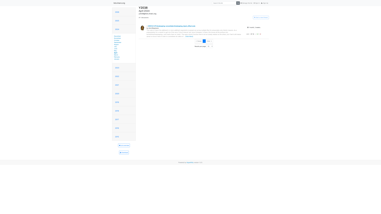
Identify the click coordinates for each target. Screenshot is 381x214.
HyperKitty (190, 162)
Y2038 (143, 7)
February (117, 57)
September (117, 42)
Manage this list (247, 3)
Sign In (257, 3)
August (116, 44)
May (115, 51)
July (115, 46)
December (117, 36)
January (116, 59)
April (115, 53)
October (116, 40)
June (115, 48)
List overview (124, 145)
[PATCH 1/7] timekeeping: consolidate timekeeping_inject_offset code (171, 26)
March (116, 55)
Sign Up (265, 3)
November (117, 38)
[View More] (189, 36)
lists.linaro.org (119, 3)
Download (124, 152)
